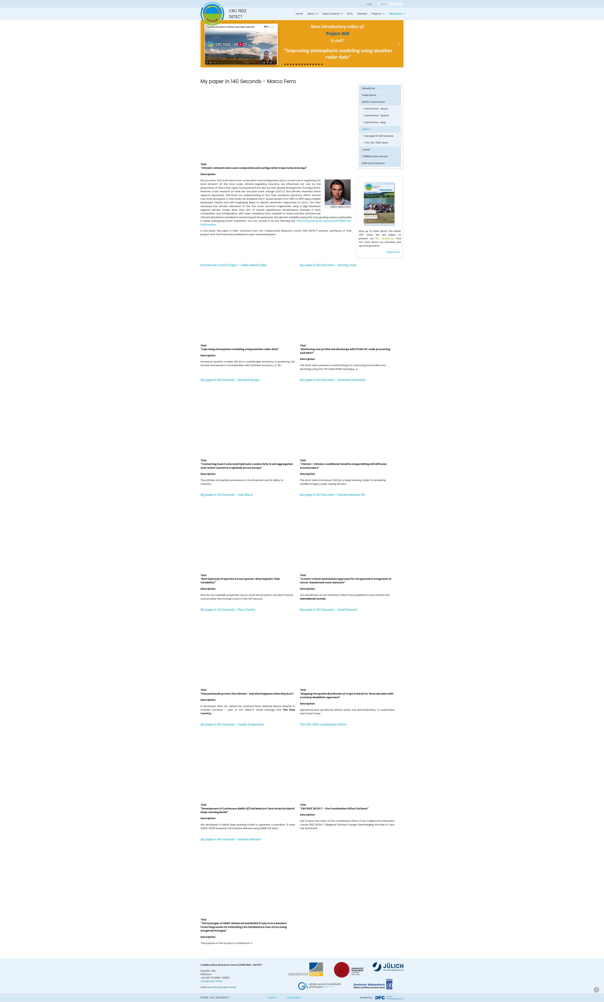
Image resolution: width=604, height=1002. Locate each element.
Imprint (272, 997)
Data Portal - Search (377, 115)
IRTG (350, 13)
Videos (366, 129)
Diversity (362, 13)
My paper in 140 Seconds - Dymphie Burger (230, 380)
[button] (324, 43)
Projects (376, 13)
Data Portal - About (376, 108)
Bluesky (218, 987)
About (311, 13)
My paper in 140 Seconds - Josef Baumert (329, 610)
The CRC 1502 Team (376, 142)
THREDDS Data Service (375, 156)
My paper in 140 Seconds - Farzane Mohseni (231, 839)
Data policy (293, 997)
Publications (369, 95)
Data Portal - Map (375, 122)
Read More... (394, 252)
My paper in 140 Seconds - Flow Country (228, 610)
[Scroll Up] (596, 990)
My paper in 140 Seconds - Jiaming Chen (328, 265)
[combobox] (390, 4)
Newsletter (368, 88)
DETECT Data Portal (373, 102)
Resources (395, 13)
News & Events (331, 13)
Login (369, 4)
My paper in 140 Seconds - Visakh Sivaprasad (232, 724)
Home (299, 13)
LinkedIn (232, 987)
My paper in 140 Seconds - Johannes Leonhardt (332, 380)
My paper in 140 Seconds (379, 136)
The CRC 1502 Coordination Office (323, 724)
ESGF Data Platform (373, 163)
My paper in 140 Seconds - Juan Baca (227, 495)
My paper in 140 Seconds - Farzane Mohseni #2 (332, 495)
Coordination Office (212, 981)
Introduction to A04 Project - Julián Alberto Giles (234, 265)
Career (366, 149)
